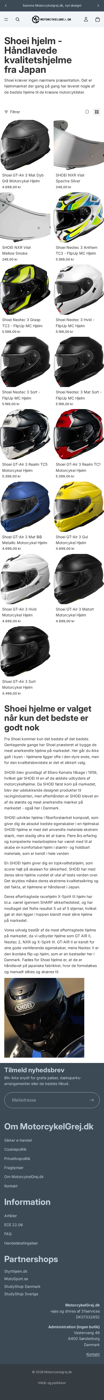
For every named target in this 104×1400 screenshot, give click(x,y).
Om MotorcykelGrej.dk (24, 1176)
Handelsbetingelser (21, 1243)
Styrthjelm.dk (15, 1271)
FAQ (8, 1233)
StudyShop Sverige (21, 1294)
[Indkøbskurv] (97, 19)
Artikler (10, 1215)
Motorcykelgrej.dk (58, 1372)
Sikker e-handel (18, 1140)
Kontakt (11, 1186)
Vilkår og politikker (52, 1383)
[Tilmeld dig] (91, 1100)
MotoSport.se (16, 1278)
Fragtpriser (13, 1167)
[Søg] (17, 19)
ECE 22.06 (13, 1224)
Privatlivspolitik (17, 1158)
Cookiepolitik (15, 1149)
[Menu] (6, 19)
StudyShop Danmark (22, 1286)
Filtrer (15, 112)
